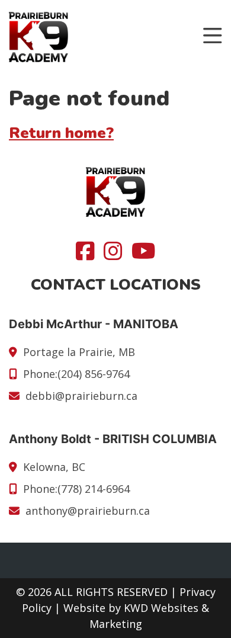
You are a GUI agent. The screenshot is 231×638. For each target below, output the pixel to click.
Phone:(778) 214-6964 (76, 489)
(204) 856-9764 (93, 374)
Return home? (61, 133)
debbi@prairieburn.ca (81, 396)
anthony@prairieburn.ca (87, 511)
